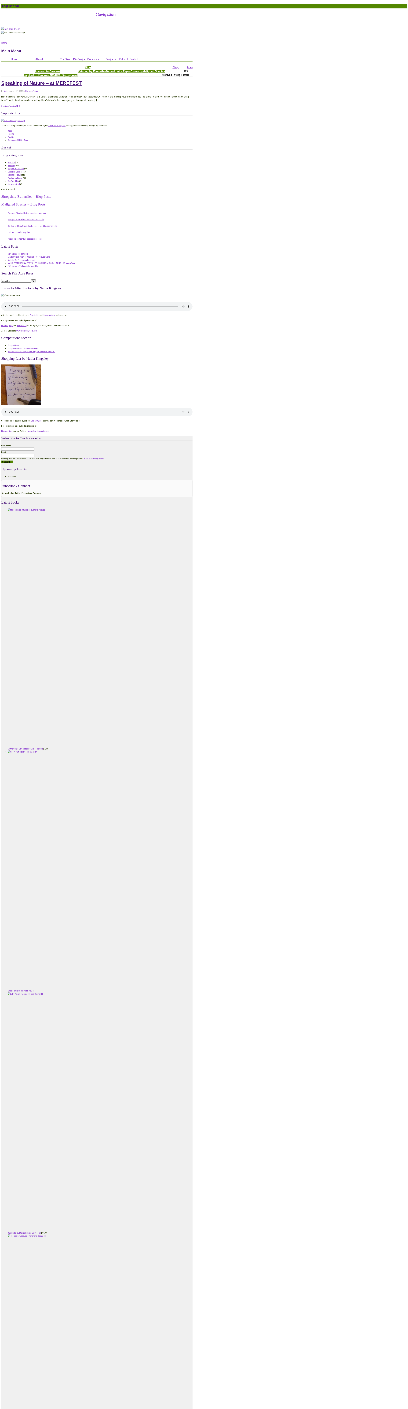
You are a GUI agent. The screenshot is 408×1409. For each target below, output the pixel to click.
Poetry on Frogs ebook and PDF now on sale (26, 219)
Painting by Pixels (89, 71)
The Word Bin (68, 59)
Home (14, 59)
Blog (88, 67)
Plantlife (11, 137)
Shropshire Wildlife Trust (18, 140)
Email (4, 452)
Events (182, 71)
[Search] (33, 280)
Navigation (106, 14)
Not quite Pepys (120, 71)
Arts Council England (57, 125)
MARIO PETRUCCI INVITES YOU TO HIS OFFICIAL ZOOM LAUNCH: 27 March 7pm (41, 263)
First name (6, 445)
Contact (27, 14)
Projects (111, 59)
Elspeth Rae (35, 315)
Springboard (70, 75)
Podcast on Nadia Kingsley (19, 232)
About (39, 59)
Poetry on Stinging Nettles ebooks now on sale (27, 213)
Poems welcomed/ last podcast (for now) (25, 239)
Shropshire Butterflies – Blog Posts (26, 196)
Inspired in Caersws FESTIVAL (43, 75)
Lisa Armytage (49, 315)
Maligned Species (154, 71)
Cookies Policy (86, 14)
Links (96, 14)
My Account (17, 14)
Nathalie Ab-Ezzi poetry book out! (21, 260)
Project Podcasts (88, 59)
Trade (174, 71)
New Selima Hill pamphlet (18, 254)
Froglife (11, 134)
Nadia (6, 91)
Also (190, 67)
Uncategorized (14, 184)
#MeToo (105, 71)
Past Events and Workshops (42, 63)
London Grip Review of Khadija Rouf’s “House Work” (29, 257)
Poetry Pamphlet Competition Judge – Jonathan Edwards (31, 351)
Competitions (113, 63)
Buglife (10, 131)
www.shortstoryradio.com (26, 331)
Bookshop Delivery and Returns (48, 14)
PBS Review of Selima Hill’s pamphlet (23, 266)
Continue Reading (8, 106)
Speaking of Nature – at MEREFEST (41, 83)
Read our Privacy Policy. (94, 459)
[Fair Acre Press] (10, 29)
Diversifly (137, 71)
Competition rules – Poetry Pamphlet (23, 348)
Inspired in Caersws (47, 71)
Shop (176, 67)
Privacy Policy (71, 14)
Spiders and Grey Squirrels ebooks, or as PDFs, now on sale (32, 226)
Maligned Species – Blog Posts (23, 204)
